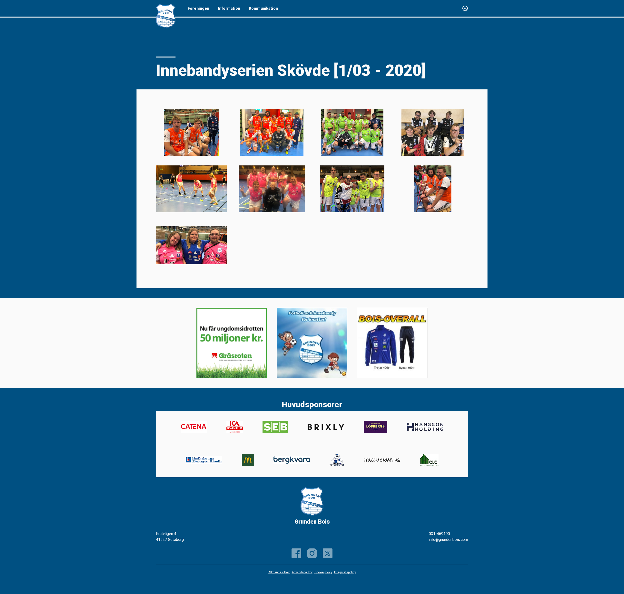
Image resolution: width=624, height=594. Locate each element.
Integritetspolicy (345, 572)
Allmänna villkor (279, 572)
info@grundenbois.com (448, 539)
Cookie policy (323, 572)
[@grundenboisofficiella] (312, 553)
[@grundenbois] (327, 553)
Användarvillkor (302, 572)
